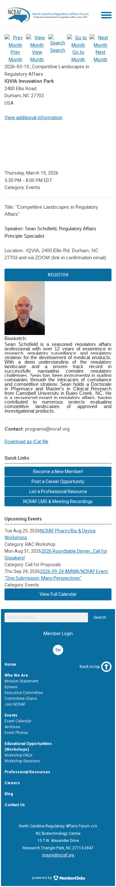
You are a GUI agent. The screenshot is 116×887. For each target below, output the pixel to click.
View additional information (34, 117)
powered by (42, 878)
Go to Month (78, 55)
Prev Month (15, 55)
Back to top (90, 666)
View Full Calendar (58, 594)
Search (99, 617)
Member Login (58, 633)
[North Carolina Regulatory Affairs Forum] (47, 24)
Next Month (100, 55)
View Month (37, 55)
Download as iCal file (26, 441)
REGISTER (58, 275)
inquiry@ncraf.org (58, 855)
